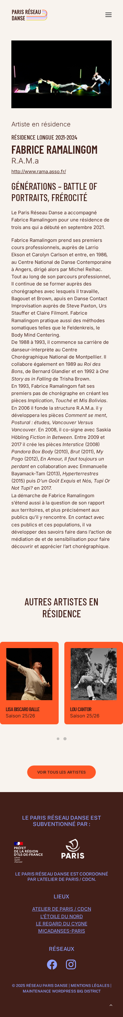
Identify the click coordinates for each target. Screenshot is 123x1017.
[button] (108, 14)
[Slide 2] (65, 738)
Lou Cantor (80, 709)
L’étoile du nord (61, 916)
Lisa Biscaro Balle (22, 709)
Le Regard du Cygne (61, 924)
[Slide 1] (58, 738)
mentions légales (90, 985)
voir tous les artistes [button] (61, 772)
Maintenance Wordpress (49, 991)
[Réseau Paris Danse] (29, 14)
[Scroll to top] (111, 1005)
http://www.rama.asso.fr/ (38, 171)
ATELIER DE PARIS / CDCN (61, 909)
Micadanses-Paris (61, 931)
